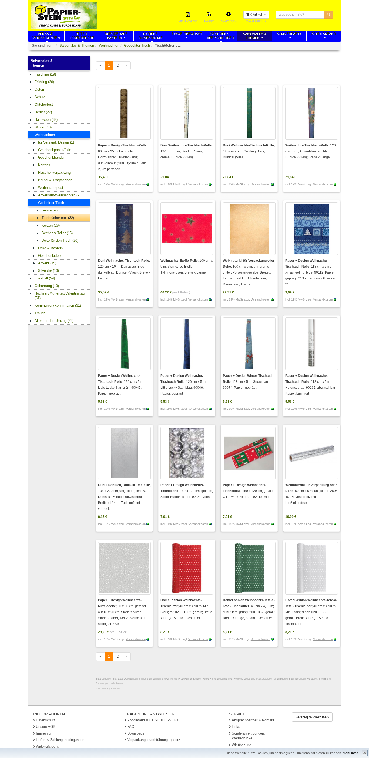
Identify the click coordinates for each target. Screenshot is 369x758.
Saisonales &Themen (254, 36)
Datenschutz (46, 720)
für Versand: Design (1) (56, 142)
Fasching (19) (45, 74)
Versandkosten (136, 184)
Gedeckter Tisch (137, 45)
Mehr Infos (350, 753)
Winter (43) (43, 127)
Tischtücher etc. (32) (58, 218)
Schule (40, 97)
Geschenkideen (50, 256)
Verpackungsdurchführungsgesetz (153, 740)
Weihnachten (109, 45)
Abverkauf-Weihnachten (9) (59, 195)
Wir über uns (241, 745)
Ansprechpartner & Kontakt (253, 720)
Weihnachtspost (50, 188)
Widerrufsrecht (47, 747)
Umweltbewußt (187, 36)
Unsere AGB (45, 727)
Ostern (40, 89)
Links (236, 727)
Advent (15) (47, 263)
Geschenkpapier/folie (54, 150)
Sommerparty (289, 36)
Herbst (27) (43, 112)
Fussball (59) (45, 278)
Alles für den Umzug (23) (54, 321)
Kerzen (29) (51, 225)
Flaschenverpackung (54, 172)
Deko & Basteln (50, 248)
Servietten (50, 210)
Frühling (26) (44, 82)
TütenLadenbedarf (82, 36)
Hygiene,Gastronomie (151, 36)
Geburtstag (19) (47, 286)
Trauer (40, 313)
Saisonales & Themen (76, 45)
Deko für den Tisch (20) (60, 240)
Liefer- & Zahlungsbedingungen (60, 740)
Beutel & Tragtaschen (55, 180)
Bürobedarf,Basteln (116, 36)
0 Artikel (257, 14)
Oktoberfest (44, 105)
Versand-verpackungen (46, 36)
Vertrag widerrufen (312, 717)
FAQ (130, 727)
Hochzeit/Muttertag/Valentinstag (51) (60, 295)
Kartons (44, 165)
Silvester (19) (48, 271)
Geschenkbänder (51, 157)
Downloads (135, 733)
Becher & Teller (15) (57, 233)
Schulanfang (323, 36)
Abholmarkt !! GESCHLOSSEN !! (153, 720)
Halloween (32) (46, 120)
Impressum (44, 733)
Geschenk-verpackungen (220, 36)
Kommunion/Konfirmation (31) (58, 305)
